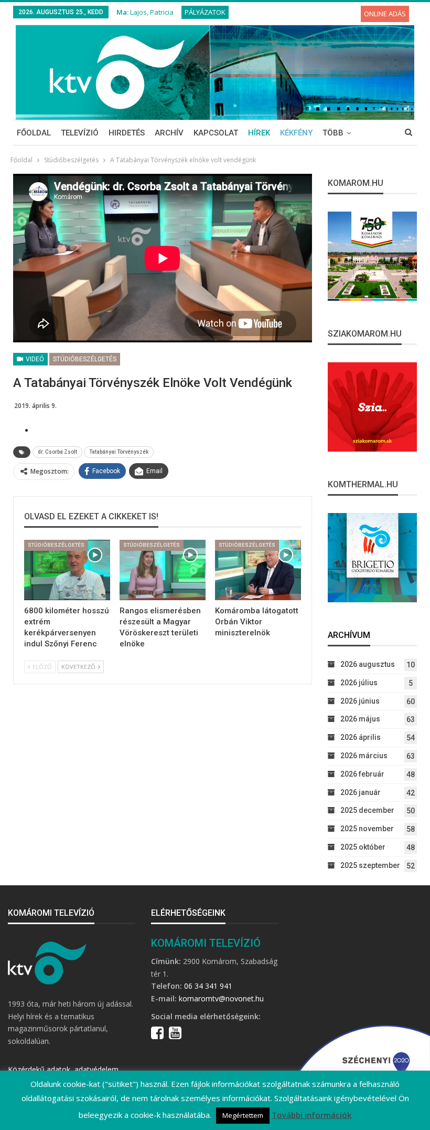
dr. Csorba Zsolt (57, 452)
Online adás (385, 13)
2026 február (362, 774)
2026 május (360, 719)
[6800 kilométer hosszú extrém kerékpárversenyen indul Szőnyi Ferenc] (67, 570)
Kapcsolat (216, 133)
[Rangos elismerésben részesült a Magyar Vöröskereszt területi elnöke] (163, 570)
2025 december (367, 810)
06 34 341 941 (208, 986)
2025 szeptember (370, 865)
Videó (34, 359)
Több (332, 133)
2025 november (367, 828)
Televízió (80, 133)
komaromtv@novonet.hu (221, 998)
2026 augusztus (367, 664)
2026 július (359, 682)
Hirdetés (127, 133)
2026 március (364, 755)
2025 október (362, 847)
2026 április (360, 737)
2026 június (360, 701)
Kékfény (296, 133)
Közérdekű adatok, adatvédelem (63, 1069)
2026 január (360, 792)
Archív (169, 133)
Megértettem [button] (242, 1115)
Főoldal (34, 133)
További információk (311, 1115)
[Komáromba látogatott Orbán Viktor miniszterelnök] (258, 570)
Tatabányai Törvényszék (118, 452)
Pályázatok (205, 12)
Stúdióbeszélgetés (84, 359)
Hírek (259, 133)
